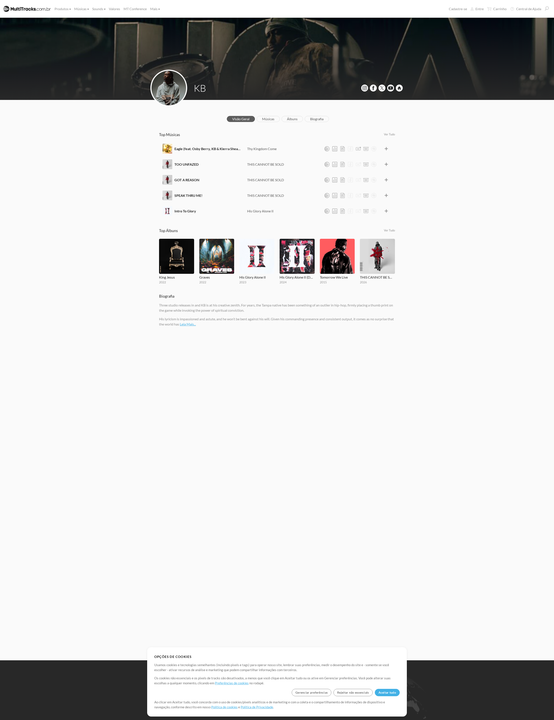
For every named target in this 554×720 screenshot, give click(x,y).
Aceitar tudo (387, 692)
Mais (154, 9)
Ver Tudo (389, 134)
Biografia (317, 119)
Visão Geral (241, 119)
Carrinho (500, 9)
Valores (114, 9)
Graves (204, 277)
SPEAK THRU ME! (188, 195)
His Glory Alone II (260, 211)
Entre (479, 9)
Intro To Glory (185, 211)
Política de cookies (224, 707)
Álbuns (292, 119)
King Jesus (167, 277)
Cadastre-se (458, 9)
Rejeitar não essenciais (353, 692)
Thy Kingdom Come (262, 149)
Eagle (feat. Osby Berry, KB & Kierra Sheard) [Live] (207, 149)
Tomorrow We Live (334, 277)
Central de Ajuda (528, 9)
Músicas (80, 9)
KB (200, 88)
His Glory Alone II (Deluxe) (297, 277)
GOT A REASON (186, 180)
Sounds (97, 9)
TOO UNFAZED (186, 164)
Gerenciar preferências (311, 692)
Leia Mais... (188, 324)
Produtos (62, 9)
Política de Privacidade (257, 707)
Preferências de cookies (232, 683)
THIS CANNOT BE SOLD (265, 164)
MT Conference (135, 9)
